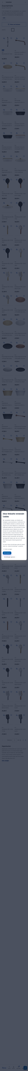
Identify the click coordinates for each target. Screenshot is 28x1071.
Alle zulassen (7, 553)
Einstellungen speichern (9, 557)
